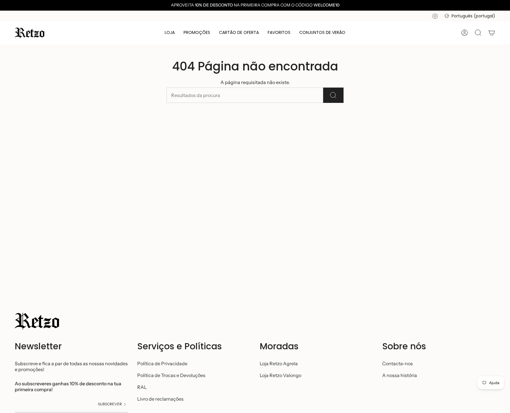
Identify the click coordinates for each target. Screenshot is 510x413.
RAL (142, 387)
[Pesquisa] (333, 95)
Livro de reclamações (160, 399)
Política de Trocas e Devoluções (171, 375)
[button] (169, 33)
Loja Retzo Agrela (279, 363)
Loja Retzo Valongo (280, 375)
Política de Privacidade (162, 363)
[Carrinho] (491, 33)
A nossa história (399, 375)
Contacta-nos (397, 363)
